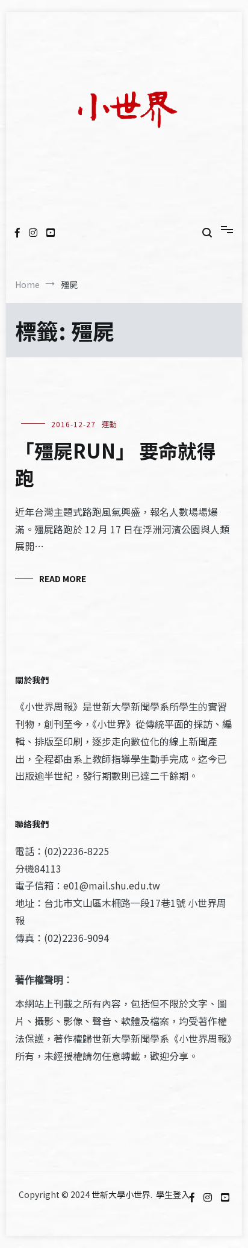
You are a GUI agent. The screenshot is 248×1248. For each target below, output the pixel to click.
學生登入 (173, 1194)
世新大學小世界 (120, 1194)
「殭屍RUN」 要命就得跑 (115, 463)
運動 (109, 424)
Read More (62, 578)
